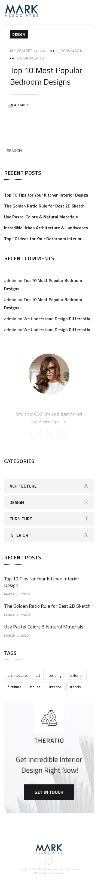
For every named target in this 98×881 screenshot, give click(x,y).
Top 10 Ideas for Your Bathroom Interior (43, 238)
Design (19, 34)
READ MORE (20, 105)
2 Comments (30, 59)
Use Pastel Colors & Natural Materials (41, 216)
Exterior (76, 675)
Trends (75, 687)
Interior (19, 535)
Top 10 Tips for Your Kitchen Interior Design (46, 195)
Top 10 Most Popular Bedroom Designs (46, 76)
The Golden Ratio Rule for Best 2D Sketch (44, 206)
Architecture (17, 675)
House (35, 687)
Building (55, 675)
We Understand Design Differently (56, 318)
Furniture (21, 518)
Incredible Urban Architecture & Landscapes (46, 227)
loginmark (69, 51)
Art (38, 675)
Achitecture (23, 486)
